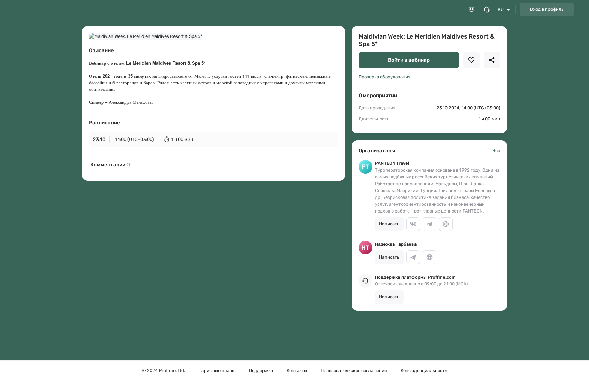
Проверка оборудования (384, 76)
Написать (389, 223)
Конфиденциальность (424, 370)
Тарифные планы (217, 370)
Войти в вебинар (409, 60)
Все (496, 150)
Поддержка (261, 370)
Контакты (297, 370)
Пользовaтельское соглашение (354, 370)
